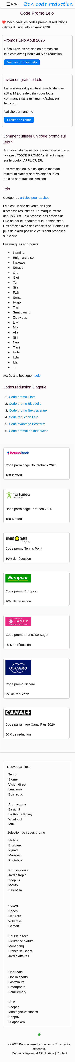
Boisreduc (15, 794)
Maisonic (14, 855)
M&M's (13, 885)
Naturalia (14, 916)
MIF (11, 824)
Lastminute (16, 982)
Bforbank (14, 845)
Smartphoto (16, 987)
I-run (11, 1002)
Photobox (15, 860)
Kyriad (13, 850)
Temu (12, 774)
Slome (13, 779)
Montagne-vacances (23, 1012)
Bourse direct (18, 936)
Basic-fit (14, 809)
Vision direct (17, 784)
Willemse (15, 921)
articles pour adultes (34, 197)
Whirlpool (15, 819)
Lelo (37, 375)
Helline (13, 840)
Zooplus (14, 880)
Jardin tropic (17, 875)
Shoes (13, 911)
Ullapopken (16, 1022)
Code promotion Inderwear (28, 431)
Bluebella (15, 890)
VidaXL (13, 906)
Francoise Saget (20, 951)
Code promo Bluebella (25, 403)
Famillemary (17, 992)
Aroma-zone (17, 804)
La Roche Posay (20, 814)
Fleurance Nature (21, 941)
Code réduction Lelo (23, 417)
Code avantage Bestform (27, 424)
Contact (62, 1053)
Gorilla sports (18, 977)
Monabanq (16, 946)
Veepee (13, 1007)
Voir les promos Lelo (22, 62)
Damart (13, 926)
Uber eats (15, 972)
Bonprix (13, 1017)
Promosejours (18, 870)
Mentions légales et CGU (29, 1053)
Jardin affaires (18, 956)
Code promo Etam (22, 397)
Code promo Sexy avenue (28, 410)
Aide (51, 1053)
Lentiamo (15, 789)
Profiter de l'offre (19, 120)
